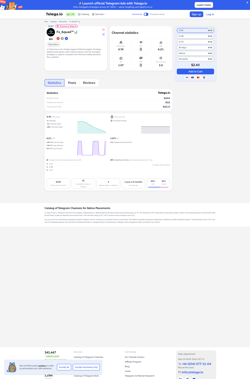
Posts (72, 83)
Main (46, 21)
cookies (42, 365)
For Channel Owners (134, 357)
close (247, 2)
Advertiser (137, 14)
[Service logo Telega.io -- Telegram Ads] (54, 14)
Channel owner (157, 14)
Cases (128, 371)
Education (63, 21)
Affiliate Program (133, 362)
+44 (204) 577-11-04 (196, 364)
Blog (127, 366)
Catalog (85, 14)
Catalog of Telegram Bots (86, 376)
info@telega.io (192, 372)
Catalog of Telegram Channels (88, 357)
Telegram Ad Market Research (139, 376)
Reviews (89, 83)
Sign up (196, 14)
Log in (210, 14)
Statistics (54, 83)
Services (99, 14)
